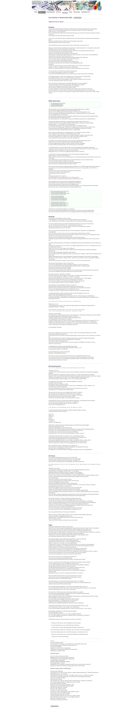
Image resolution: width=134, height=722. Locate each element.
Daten (70, 12)
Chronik (65, 13)
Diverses (58, 12)
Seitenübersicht (85, 12)
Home (35, 12)
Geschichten (76, 12)
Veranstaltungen (50, 12)
